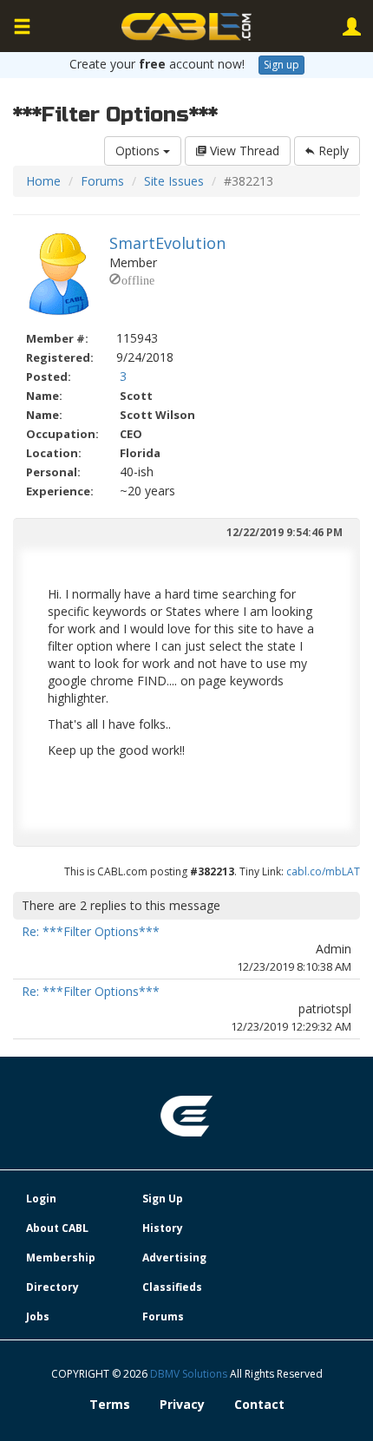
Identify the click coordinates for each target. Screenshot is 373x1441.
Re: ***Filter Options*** (91, 931)
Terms (109, 1404)
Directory (52, 1287)
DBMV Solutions (190, 1373)
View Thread (242, 150)
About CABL (57, 1228)
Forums (102, 181)
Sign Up (162, 1198)
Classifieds (172, 1287)
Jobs (37, 1316)
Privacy (182, 1404)
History (162, 1228)
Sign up (281, 64)
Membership (60, 1257)
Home (43, 181)
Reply (332, 150)
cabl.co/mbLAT (323, 871)
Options (139, 150)
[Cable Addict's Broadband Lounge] (186, 27)
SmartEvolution (167, 243)
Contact (259, 1404)
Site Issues (174, 181)
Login (41, 1198)
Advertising (174, 1257)
